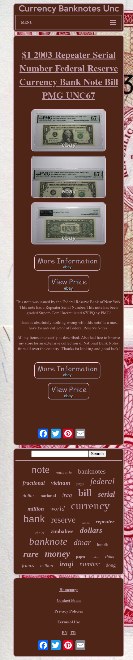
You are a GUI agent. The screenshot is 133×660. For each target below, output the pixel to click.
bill (85, 492)
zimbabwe (62, 531)
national (48, 496)
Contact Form (69, 600)
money (57, 553)
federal (102, 481)
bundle (102, 545)
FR (73, 632)
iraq (67, 495)
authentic (64, 473)
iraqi (66, 564)
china (109, 556)
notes (85, 523)
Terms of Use (69, 622)
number (89, 564)
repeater (105, 521)
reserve (63, 519)
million (36, 509)
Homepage (68, 589)
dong (111, 565)
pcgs (80, 483)
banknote (48, 541)
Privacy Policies (68, 611)
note (40, 469)
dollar (28, 495)
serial (106, 494)
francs (28, 565)
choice (40, 533)
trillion (46, 565)
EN (64, 632)
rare (31, 554)
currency (90, 506)
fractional (34, 483)
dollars (91, 530)
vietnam (60, 482)
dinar (82, 542)
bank (34, 518)
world (57, 508)
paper (80, 556)
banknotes (92, 471)
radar (95, 557)
